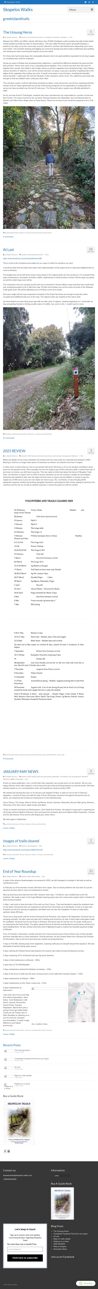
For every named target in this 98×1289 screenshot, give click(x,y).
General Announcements (35, 37)
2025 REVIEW (59, 1244)
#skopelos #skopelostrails (33, 232)
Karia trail (40, 776)
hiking (58, 754)
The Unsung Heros (22, 1050)
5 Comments (8, 237)
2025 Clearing (32, 456)
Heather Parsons (11, 37)
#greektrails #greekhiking (11, 232)
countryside (38, 434)
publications (55, 776)
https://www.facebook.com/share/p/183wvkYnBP (22, 258)
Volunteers (57, 37)
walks (62, 754)
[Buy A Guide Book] (62, 1203)
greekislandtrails (47, 232)
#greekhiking (8, 434)
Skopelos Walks (18, 9)
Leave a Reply (9, 828)
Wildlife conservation (16, 779)
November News (60, 1249)
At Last (17, 1067)
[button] (85, 1283)
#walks (44, 754)
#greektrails (15, 824)
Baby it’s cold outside (23, 1075)
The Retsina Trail (65, 776)
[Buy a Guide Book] (19, 1122)
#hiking (22, 824)
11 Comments (8, 438)
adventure (28, 1030)
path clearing (57, 456)
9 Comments (8, 759)
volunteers (49, 1030)
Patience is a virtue (22, 1084)
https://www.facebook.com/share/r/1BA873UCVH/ (23, 850)
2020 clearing (36, 876)
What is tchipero (59, 1246)
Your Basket (13, 2)
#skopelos (23, 232)
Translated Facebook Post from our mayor (32, 1059)
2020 (29, 876)
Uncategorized (48, 37)
